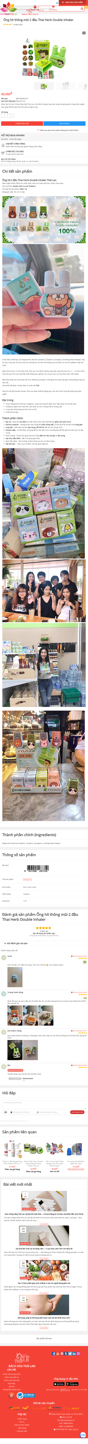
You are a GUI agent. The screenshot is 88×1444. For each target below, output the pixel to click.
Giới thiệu (11, 1383)
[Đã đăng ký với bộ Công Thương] (26, 1395)
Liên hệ (11, 1386)
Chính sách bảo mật (11, 1380)
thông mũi (27, 879)
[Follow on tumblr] (66, 1355)
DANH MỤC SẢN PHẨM (74, 2)
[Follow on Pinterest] (62, 1355)
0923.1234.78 (33, 14)
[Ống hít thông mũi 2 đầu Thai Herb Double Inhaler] (85, 962)
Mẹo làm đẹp (25, 1244)
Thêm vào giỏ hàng (12, 1169)
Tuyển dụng (22, 1419)
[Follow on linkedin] (74, 1355)
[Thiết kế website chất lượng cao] (64, 1389)
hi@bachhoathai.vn (67, 1420)
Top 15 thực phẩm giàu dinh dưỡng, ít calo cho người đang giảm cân (44, 1283)
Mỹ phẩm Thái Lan (29, 1209)
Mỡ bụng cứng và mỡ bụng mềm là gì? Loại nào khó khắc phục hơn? (44, 1318)
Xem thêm (44, 1224)
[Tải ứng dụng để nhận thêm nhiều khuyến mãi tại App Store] (59, 1384)
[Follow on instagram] (78, 1355)
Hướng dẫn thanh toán (11, 1389)
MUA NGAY (64, 123)
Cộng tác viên (22, 1431)
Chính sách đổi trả (12, 1377)
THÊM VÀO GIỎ (22, 123)
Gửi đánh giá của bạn (17, 943)
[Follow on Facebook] (54, 1355)
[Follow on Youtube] (58, 1355)
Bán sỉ (22, 1422)
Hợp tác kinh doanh (22, 1425)
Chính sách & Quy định (12, 1374)
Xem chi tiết (54, 1171)
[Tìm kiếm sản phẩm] (81, 9)
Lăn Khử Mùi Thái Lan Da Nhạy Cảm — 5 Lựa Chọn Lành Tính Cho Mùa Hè (44, 1249)
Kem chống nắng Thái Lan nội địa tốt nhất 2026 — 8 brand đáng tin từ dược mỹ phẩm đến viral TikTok (44, 1214)
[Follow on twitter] (70, 1355)
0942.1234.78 (73, 1429)
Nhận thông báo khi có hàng (76, 1169)
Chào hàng (22, 1428)
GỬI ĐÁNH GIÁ (77, 1112)
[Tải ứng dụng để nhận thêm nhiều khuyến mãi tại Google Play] (72, 1384)
